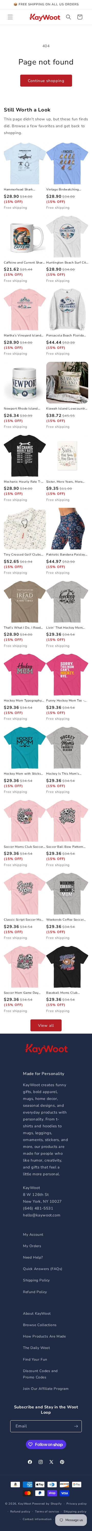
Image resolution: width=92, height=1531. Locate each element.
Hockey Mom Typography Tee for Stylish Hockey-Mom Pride (23, 701)
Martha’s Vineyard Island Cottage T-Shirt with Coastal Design (22, 336)
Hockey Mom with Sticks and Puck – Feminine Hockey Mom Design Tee (22, 774)
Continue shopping (46, 80)
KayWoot (24, 1504)
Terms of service (47, 1511)
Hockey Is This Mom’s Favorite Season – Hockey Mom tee (65, 774)
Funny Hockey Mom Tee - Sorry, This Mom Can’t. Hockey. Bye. (65, 701)
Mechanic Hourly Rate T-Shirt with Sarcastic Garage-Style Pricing (22, 482)
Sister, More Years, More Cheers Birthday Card (64, 482)
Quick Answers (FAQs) (42, 1268)
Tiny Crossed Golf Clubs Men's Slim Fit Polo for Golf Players (22, 555)
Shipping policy (75, 1511)
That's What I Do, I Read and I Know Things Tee (22, 628)
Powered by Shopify (47, 1504)
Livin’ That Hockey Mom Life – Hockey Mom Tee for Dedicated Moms (66, 628)
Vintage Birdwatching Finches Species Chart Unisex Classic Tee (63, 190)
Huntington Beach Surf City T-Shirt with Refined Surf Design (67, 263)
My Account (33, 1234)
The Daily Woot (36, 1347)
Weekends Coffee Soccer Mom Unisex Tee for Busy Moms (65, 920)
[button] (10, 17)
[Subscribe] (76, 1426)
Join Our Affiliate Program (46, 1388)
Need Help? (33, 1257)
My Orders (32, 1246)
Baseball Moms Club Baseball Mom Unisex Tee (65, 993)
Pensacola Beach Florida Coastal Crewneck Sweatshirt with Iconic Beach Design (65, 336)
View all (46, 1025)
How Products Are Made (44, 1336)
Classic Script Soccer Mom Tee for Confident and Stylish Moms (24, 920)
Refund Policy (35, 1292)
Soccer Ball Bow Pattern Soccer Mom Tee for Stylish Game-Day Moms (66, 847)
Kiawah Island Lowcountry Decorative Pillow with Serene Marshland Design (66, 409)
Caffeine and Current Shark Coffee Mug (24, 263)
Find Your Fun (35, 1359)
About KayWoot (37, 1313)
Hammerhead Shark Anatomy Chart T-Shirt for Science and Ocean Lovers (23, 190)
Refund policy (20, 1511)
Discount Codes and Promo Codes (40, 1374)
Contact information (37, 1519)
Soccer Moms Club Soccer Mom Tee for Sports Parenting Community (23, 847)
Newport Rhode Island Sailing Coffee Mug (21, 409)
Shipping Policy (36, 1280)
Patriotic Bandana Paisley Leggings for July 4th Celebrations (65, 555)
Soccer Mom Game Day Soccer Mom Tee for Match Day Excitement (23, 993)
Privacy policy (76, 1504)
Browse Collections (40, 1325)
